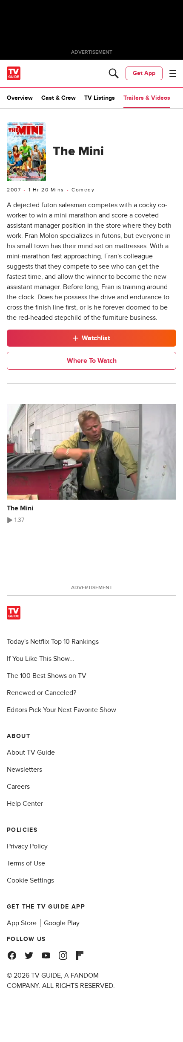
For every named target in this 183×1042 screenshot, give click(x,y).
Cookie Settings (30, 880)
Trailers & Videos (146, 97)
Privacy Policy (27, 846)
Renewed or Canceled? (41, 693)
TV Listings (99, 97)
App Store (22, 923)
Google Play (62, 923)
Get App (144, 73)
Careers (18, 786)
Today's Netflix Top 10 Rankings (53, 641)
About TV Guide (31, 752)
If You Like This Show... (40, 658)
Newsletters (24, 769)
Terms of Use (26, 863)
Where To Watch (92, 360)
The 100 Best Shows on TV (46, 676)
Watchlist (96, 338)
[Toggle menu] (172, 73)
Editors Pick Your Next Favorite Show (61, 710)
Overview (20, 97)
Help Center (25, 803)
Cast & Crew (58, 97)
